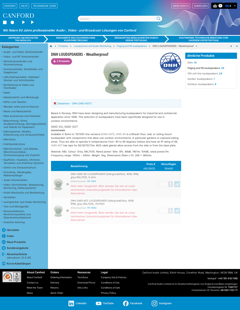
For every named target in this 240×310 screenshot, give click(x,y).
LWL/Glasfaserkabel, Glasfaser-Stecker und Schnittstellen (22, 78)
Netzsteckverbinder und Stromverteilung (18, 63)
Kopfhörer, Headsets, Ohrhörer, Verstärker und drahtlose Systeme (24, 161)
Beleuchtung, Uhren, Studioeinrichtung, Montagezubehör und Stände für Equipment (25, 123)
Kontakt (10, 5)
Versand (168, 168)
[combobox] (120, 19)
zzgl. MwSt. (149, 168)
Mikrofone (10, 139)
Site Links (82, 287)
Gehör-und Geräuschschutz (20, 167)
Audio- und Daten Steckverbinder (23, 51)
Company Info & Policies (113, 277)
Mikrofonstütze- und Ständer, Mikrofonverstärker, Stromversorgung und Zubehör (22, 152)
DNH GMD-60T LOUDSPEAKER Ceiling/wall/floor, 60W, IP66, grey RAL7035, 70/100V (102, 202)
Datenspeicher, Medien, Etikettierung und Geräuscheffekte (24, 133)
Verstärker (10, 197)
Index (10, 236)
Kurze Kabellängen (19, 263)
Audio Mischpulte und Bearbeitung (24, 192)
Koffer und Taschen (15, 101)
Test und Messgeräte (16, 206)
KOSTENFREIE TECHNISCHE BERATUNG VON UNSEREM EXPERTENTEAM (203, 39)
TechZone (82, 277)
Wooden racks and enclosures (21, 106)
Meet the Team (35, 287)
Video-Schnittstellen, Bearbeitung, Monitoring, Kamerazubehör (24, 186)
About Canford (34, 277)
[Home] (53, 46)
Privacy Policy (108, 292)
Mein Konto (181, 5)
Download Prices (86, 282)
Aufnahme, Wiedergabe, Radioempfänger (18, 174)
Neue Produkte (16, 242)
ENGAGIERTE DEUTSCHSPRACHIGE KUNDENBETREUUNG (75, 39)
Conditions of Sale (110, 287)
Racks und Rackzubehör (18, 111)
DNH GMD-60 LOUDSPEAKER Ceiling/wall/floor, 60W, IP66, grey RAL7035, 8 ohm (105, 176)
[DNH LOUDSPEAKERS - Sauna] (237, 46)
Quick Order (56, 292)
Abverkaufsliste (19, 255)
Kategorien (10, 47)
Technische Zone (44, 5)
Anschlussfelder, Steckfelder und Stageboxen (23, 71)
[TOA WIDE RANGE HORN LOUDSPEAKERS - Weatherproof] (231, 46)
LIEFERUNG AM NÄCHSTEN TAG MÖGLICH (23, 39)
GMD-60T (71, 126)
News (30, 292)
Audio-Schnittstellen (16, 180)
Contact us (32, 282)
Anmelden (201, 5)
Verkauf (211, 278)
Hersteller (13, 230)
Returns (54, 287)
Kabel (7, 92)
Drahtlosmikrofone (14, 144)
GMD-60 (57, 126)
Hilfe (24, 5)
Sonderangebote (17, 247)
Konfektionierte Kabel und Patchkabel (19, 86)
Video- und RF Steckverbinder (21, 56)
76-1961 (91, 181)
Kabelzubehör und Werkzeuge (21, 97)
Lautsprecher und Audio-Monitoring (25, 201)
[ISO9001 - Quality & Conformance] (11, 276)
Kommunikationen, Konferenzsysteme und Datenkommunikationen (17, 214)
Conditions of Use (110, 282)
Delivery (54, 282)
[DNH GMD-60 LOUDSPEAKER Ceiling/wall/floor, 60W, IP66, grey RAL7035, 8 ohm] (116, 77)
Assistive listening (14, 222)
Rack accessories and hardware (22, 115)
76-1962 (92, 207)
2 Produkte (63, 61)
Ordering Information (61, 277)
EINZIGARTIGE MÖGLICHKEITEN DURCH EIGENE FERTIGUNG (136, 39)
